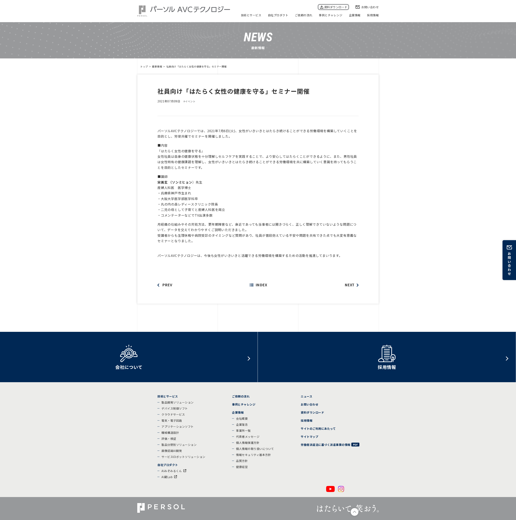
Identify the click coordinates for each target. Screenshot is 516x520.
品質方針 (242, 461)
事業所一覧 (243, 431)
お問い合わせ (370, 7)
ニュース (306, 396)
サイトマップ (309, 437)
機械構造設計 (170, 433)
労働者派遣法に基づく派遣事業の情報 (326, 445)
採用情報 (373, 15)
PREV (167, 284)
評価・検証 (168, 439)
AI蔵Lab (167, 477)
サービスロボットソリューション (183, 457)
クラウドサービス (173, 414)
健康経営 (242, 467)
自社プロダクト (278, 15)
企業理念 (242, 424)
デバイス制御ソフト (174, 408)
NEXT (350, 284)
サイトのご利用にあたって (318, 429)
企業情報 (355, 15)
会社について (128, 367)
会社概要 (242, 418)
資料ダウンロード (335, 7)
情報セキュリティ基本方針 (253, 455)
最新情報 (157, 66)
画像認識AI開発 (171, 451)
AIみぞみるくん (171, 471)
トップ (144, 66)
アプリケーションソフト (177, 427)
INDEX (261, 284)
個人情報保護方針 (247, 443)
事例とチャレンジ (330, 15)
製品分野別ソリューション (179, 445)
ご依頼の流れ (303, 15)
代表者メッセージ (247, 437)
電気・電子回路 (171, 420)
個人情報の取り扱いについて (255, 449)
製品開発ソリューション (177, 402)
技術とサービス (251, 15)
